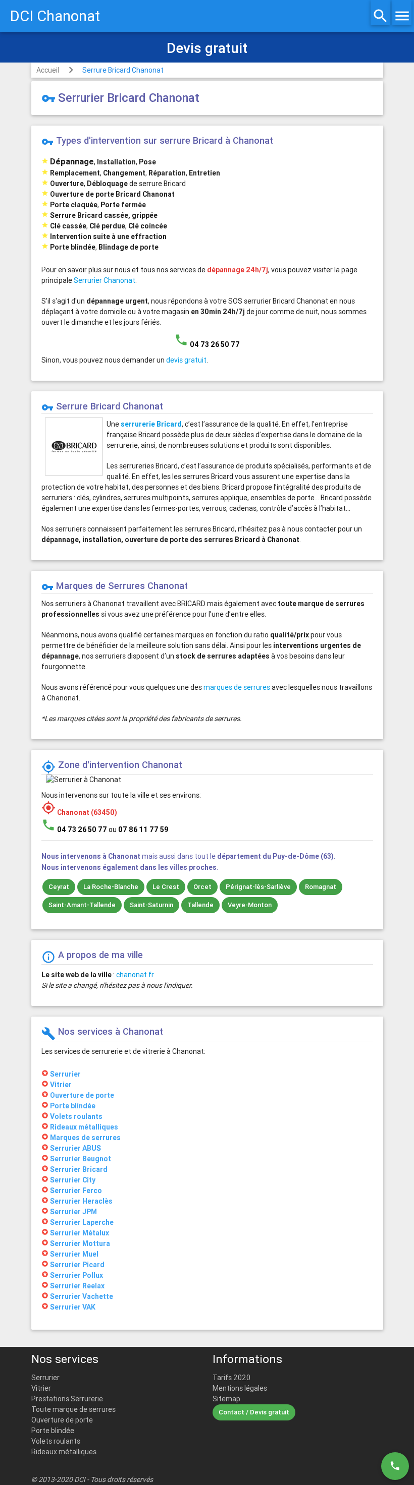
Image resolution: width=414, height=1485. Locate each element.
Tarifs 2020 (231, 1377)
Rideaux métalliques (63, 1451)
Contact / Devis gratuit (254, 1412)
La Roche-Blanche (110, 886)
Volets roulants (55, 1441)
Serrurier (45, 1377)
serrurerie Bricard (151, 424)
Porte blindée (52, 1430)
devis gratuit (186, 360)
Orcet (202, 886)
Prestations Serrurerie (67, 1398)
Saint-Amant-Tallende (82, 905)
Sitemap (226, 1398)
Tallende (200, 905)
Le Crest (165, 886)
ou (139, 829)
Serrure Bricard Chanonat (123, 70)
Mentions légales (240, 1388)
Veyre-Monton (250, 905)
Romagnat (320, 886)
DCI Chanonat (55, 16)
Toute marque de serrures (73, 1409)
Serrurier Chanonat (104, 280)
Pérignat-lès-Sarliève (258, 886)
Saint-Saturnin (151, 905)
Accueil (47, 70)
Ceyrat (58, 886)
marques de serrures (236, 687)
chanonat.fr (135, 974)
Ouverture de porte (62, 1419)
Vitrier (41, 1388)
